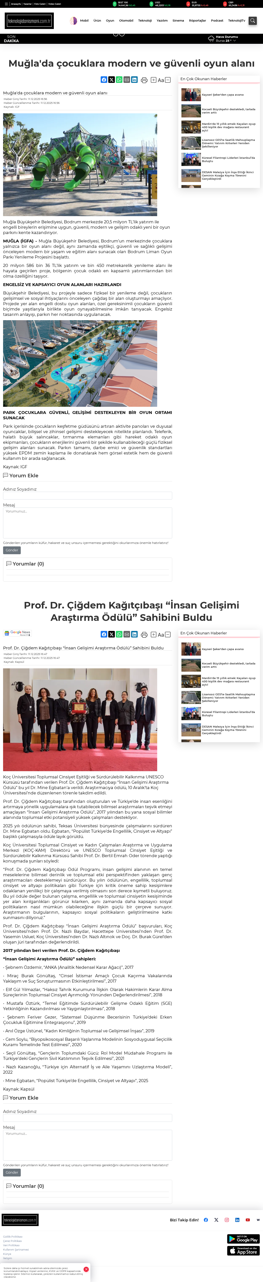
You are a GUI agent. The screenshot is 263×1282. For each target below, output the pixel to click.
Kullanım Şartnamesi (16, 1249)
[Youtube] (248, 1220)
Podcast (217, 20)
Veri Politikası (11, 1245)
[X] (216, 1220)
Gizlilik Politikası (12, 1236)
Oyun (110, 20)
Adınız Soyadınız (20, 489)
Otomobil (126, 20)
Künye (7, 1253)
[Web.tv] (258, 1220)
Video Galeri (54, 4)
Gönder (12, 550)
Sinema (178, 20)
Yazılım (162, 20)
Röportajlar (197, 20)
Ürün (97, 20)
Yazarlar (27, 4)
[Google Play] (230, 1239)
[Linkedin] (237, 1220)
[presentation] (115, 33)
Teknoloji (145, 20)
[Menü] (6, 4)
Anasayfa (16, 4)
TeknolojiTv (236, 20)
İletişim (7, 1258)
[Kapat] (86, 1269)
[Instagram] (227, 1220)
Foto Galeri (40, 4)
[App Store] (230, 1251)
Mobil (84, 20)
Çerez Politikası (12, 1241)
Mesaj (9, 505)
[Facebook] (206, 1220)
